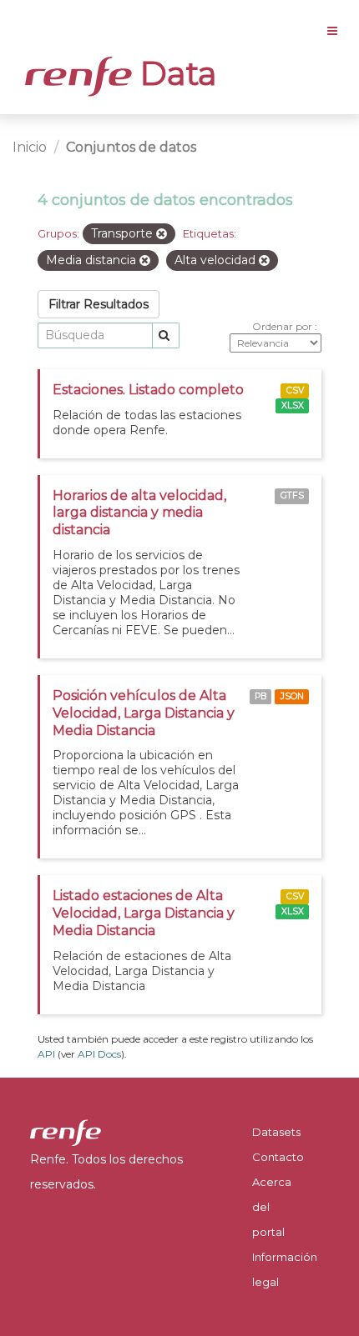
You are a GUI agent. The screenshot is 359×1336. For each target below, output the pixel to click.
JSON (292, 696)
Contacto (278, 1156)
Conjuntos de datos (131, 147)
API (46, 1054)
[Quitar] (161, 234)
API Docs (99, 1054)
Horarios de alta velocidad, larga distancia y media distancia (139, 513)
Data (174, 73)
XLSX (292, 405)
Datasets (276, 1131)
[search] (166, 335)
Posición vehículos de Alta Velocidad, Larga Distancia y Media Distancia (144, 713)
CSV (295, 390)
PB (260, 696)
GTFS (292, 496)
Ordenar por (283, 326)
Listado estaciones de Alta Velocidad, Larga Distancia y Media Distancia (144, 913)
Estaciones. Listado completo (148, 390)
